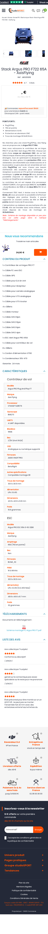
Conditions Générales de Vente (24, 898)
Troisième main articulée (27, 241)
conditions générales (29, 837)
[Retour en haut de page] (44, 651)
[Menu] (3, 10)
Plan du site (24, 882)
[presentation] (3, 53)
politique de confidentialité (21, 841)
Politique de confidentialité (24, 890)
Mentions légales (24, 886)
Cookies (24, 894)
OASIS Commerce (29, 911)
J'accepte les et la (24, 839)
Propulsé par (17, 911)
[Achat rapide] (40, 252)
